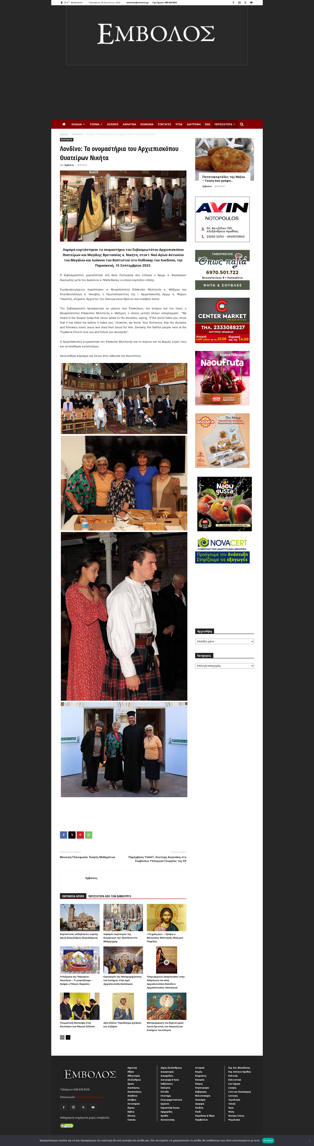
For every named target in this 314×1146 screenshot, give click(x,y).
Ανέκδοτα (132, 1095)
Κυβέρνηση (200, 1091)
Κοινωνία (147, 124)
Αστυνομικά (134, 1103)
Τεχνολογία (234, 1099)
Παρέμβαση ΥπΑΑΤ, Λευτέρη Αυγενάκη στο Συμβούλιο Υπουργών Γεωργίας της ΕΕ (157, 859)
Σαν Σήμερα (234, 1083)
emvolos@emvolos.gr (137, 2)
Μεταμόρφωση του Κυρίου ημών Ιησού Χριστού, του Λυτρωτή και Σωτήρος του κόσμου (165, 1026)
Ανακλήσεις (134, 1087)
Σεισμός (232, 1087)
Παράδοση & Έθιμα (205, 1115)
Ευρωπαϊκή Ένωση (170, 1107)
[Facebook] (233, 2)
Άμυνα (131, 1083)
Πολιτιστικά (234, 1079)
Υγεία (179, 124)
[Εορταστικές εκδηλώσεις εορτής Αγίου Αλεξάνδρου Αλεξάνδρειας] (80, 917)
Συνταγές (164, 124)
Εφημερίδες (166, 1111)
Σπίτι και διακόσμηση (239, 1091)
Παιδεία (199, 1107)
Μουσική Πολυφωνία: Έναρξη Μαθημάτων (87, 857)
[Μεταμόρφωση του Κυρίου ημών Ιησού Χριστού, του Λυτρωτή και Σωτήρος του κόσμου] (166, 1006)
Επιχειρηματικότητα (171, 1099)
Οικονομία (200, 1099)
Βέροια (131, 1107)
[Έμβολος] (157, 35)
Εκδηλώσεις (167, 1083)
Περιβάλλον (201, 1119)
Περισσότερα (223, 124)
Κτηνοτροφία (202, 1087)
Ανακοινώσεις (135, 1091)
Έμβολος (69, 165)
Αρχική (64, 134)
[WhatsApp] (88, 835)
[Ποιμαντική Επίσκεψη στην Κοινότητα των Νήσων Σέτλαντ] (80, 1006)
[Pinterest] (80, 835)
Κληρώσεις (200, 1075)
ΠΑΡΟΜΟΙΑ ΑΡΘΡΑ (73, 896)
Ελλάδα (77, 124)
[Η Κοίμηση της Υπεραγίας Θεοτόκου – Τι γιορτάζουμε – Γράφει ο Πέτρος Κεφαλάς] (80, 960)
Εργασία (165, 1103)
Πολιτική (232, 1075)
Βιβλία (131, 1111)
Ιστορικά (199, 1067)
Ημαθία (164, 1115)
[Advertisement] (157, 92)
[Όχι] (309, 1140)
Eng (207, 124)
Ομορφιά (199, 1103)
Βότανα (131, 1115)
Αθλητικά (129, 124)
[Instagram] (239, 2)
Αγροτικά (132, 1067)
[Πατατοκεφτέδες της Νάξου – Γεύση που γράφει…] (224, 159)
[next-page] (68, 1037)
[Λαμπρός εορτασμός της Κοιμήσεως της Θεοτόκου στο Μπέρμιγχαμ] (123, 917)
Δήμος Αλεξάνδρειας (171, 1067)
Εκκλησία (77, 134)
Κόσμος (112, 124)
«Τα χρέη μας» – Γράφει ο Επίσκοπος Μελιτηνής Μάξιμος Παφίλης (165, 938)
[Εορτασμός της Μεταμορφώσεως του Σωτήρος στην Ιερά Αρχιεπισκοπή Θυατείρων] (123, 960)
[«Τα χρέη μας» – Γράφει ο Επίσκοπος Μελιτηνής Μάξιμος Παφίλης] (166, 917)
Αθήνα (131, 1071)
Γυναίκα (132, 1119)
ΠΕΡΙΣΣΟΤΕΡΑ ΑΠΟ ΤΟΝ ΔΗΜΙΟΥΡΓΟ (109, 896)
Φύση (231, 1111)
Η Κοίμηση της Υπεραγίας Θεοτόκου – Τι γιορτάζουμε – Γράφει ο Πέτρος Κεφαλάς (76, 980)
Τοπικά (94, 124)
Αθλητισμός (134, 1075)
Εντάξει (268, 1140)
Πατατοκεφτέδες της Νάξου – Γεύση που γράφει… (223, 178)
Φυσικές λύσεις (236, 1115)
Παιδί (198, 1111)
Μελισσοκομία (202, 1095)
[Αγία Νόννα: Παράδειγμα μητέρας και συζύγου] (123, 1006)
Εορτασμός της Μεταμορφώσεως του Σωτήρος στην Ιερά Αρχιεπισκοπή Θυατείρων (122, 980)
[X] (245, 2)
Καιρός (198, 1071)
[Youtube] (251, 2)
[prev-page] (62, 1037)
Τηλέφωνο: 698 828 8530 (164, 2)
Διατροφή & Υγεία (170, 1079)
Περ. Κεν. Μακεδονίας (239, 1067)
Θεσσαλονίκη (167, 1119)
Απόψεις (132, 1099)
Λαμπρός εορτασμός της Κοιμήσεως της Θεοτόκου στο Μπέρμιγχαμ (120, 938)
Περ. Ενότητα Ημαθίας (239, 1071)
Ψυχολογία (234, 1119)
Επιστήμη (166, 1095)
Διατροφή (194, 124)
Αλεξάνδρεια (134, 1079)
